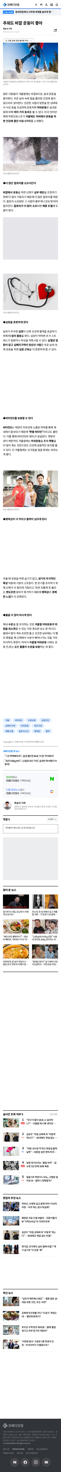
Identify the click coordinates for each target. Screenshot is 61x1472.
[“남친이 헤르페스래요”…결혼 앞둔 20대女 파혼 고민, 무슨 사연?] (11, 1301)
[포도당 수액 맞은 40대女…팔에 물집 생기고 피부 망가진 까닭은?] (11, 1330)
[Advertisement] (30, 388)
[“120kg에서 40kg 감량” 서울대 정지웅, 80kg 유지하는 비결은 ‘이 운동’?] (45, 926)
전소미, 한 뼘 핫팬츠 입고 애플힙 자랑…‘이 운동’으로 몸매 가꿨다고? (44, 913)
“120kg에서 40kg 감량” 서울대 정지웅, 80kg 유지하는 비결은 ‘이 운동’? (45, 938)
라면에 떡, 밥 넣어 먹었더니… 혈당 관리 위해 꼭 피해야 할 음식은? (15, 963)
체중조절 (9, 731)
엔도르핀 (38, 725)
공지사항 (20, 1453)
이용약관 (30, 1449)
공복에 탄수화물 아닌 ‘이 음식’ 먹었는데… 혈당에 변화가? (39, 1314)
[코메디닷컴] (25, 1462)
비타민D (18, 720)
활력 (48, 731)
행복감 (37, 731)
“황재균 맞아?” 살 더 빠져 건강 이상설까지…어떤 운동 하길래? (45, 963)
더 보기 (50, 819)
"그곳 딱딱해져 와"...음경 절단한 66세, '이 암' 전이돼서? (29, 756)
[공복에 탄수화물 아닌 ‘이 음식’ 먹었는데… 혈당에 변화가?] (11, 1315)
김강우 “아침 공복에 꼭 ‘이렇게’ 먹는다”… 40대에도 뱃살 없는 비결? (41, 1135)
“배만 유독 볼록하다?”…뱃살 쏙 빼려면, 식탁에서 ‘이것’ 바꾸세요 (16, 938)
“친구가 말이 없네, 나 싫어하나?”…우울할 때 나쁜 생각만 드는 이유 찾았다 (42, 1121)
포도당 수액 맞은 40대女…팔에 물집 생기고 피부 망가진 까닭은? (39, 1328)
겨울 (7, 720)
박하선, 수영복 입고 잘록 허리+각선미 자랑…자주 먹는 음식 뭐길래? (39, 1205)
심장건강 (45, 720)
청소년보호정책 (41, 1449)
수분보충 (32, 720)
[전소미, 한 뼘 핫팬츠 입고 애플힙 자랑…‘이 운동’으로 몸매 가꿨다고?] (45, 902)
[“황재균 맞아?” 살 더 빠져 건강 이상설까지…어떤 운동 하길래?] (45, 951)
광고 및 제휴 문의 (32, 1453)
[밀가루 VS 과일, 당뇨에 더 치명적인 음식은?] (16, 902)
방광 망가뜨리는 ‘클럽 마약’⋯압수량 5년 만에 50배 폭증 (41, 1164)
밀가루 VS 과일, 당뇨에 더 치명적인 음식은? (16, 913)
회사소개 (6, 1449)
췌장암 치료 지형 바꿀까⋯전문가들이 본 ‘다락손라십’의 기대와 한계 (39, 1219)
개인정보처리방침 (18, 1449)
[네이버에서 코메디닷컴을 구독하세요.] (30, 779)
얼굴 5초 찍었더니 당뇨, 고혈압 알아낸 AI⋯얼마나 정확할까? (42, 1178)
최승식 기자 (20, 803)
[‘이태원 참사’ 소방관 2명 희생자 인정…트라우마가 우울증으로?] (11, 1344)
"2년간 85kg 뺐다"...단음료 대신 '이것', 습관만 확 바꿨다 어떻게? (31, 762)
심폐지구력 (10, 725)
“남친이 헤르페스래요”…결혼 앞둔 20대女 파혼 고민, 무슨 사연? (39, 1300)
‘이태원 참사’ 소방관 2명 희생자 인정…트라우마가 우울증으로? (38, 1343)
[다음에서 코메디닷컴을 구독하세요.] (30, 791)
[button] (36, 4)
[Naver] (14, 1462)
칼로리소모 (24, 731)
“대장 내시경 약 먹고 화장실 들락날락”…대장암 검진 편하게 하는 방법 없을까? (41, 1150)
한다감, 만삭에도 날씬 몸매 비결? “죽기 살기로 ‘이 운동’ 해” (39, 1248)
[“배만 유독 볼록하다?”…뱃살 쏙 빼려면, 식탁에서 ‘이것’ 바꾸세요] (16, 926)
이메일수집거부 (8, 1453)
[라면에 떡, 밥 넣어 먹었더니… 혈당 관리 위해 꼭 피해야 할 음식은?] (16, 951)
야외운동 (25, 725)
